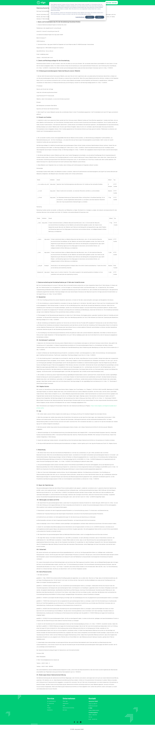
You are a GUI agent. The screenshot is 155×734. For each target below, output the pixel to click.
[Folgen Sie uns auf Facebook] (74, 722)
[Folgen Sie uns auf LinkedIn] (80, 722)
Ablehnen (99, 17)
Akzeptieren (90, 17)
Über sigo (65, 701)
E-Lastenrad (50, 703)
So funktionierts (51, 701)
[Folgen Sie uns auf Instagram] (77, 722)
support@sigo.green (94, 710)
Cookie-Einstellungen (80, 17)
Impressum (65, 703)
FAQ (48, 705)
